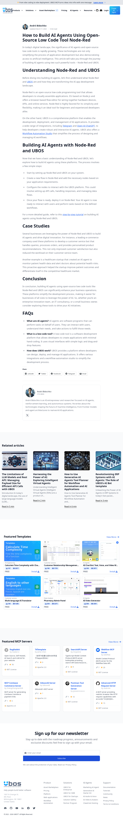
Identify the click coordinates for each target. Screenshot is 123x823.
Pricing (64, 10)
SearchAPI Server (79, 649)
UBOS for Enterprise (67, 788)
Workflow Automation (48, 802)
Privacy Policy (108, 801)
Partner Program (70, 803)
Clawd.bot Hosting (90, 803)
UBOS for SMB (69, 793)
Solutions (30, 10)
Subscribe (62, 758)
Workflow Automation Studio (37, 133)
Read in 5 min (8, 506)
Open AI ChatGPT (86, 125)
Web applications (51, 797)
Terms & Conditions (111, 804)
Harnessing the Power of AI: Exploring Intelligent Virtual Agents (45, 479)
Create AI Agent (115, 10)
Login (106, 10)
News (105, 797)
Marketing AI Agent (91, 787)
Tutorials (106, 790)
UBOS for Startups (70, 796)
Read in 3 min (102, 500)
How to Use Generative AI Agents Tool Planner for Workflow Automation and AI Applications (76, 482)
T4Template (40, 649)
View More (111, 537)
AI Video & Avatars (90, 800)
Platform (47, 794)
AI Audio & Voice (89, 796)
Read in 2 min (39, 500)
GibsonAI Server (47, 683)
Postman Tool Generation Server (77, 686)
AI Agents (74, 10)
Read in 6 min (70, 506)
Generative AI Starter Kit (88, 791)
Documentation (109, 787)
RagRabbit (15, 649)
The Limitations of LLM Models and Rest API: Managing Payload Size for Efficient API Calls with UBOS (14, 482)
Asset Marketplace (48, 10)
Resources (88, 10)
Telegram (67, 125)
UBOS (30, 81)
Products (16, 10)
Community (107, 794)
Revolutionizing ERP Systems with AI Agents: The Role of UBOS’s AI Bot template (107, 480)
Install (34, 571)
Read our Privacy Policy (67, 765)
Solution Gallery (69, 800)
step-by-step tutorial (73, 214)
